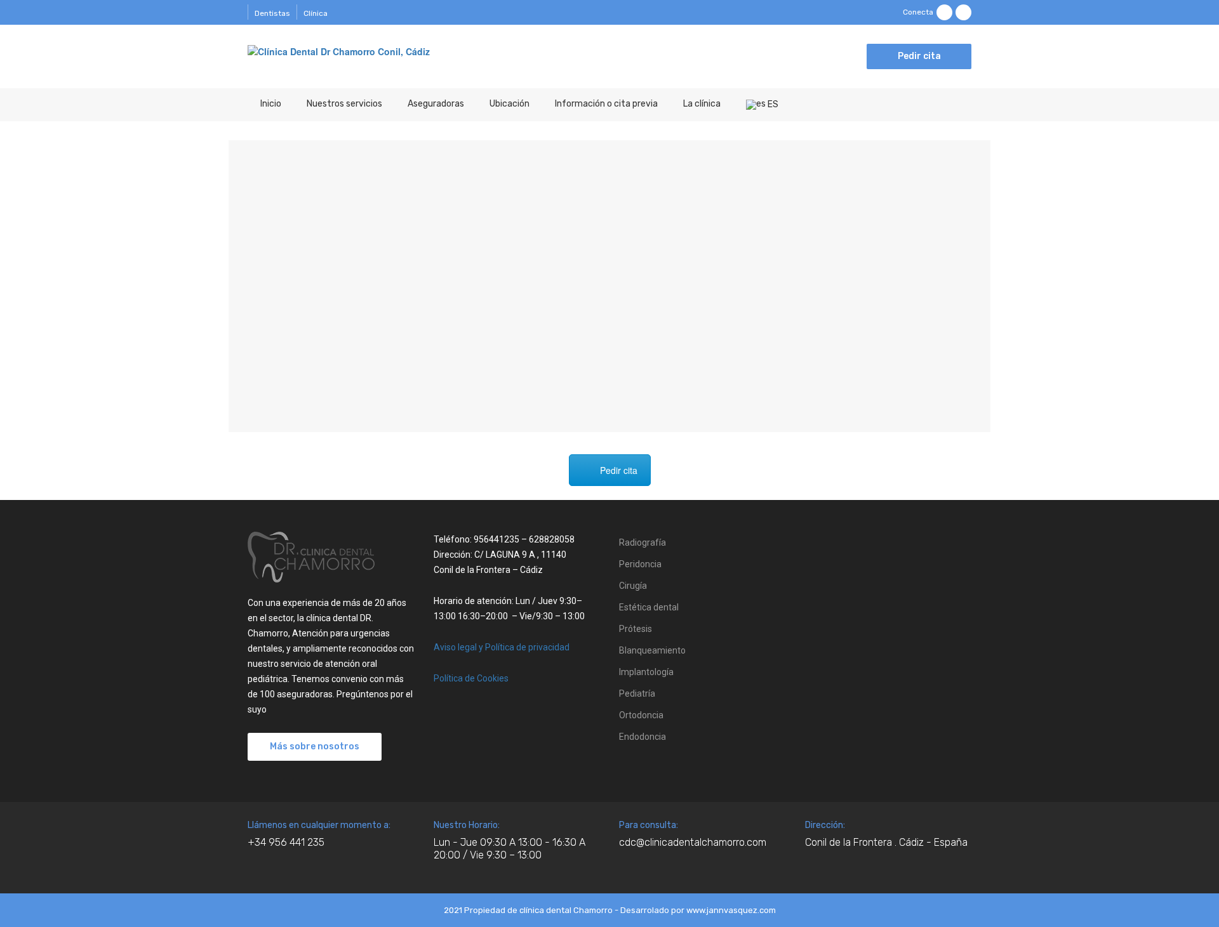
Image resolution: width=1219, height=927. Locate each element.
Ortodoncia (641, 715)
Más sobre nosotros (314, 746)
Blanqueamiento (652, 650)
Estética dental (649, 607)
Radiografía (642, 542)
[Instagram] (963, 12)
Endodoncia (642, 737)
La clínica (702, 103)
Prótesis (635, 629)
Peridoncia (640, 564)
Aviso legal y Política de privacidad (502, 647)
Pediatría (637, 693)
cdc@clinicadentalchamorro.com (692, 842)
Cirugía (633, 586)
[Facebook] (944, 12)
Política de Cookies (471, 678)
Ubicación (510, 103)
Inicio (270, 103)
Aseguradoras (436, 103)
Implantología (646, 672)
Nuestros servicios (344, 103)
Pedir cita (919, 56)
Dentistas (272, 13)
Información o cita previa (606, 103)
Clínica (315, 13)
